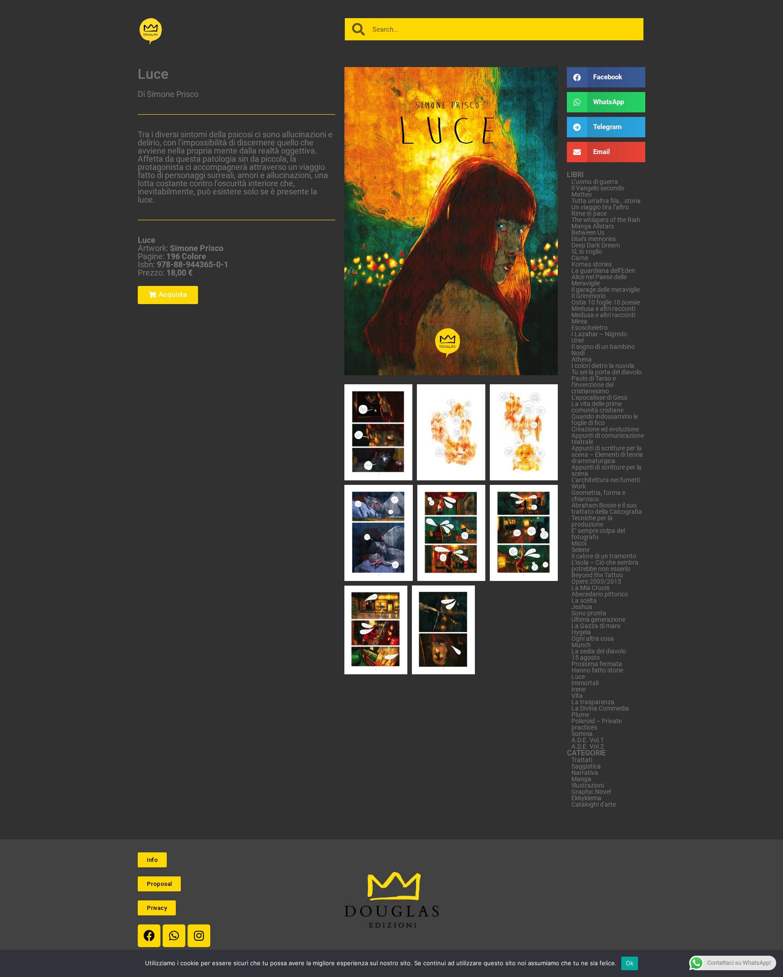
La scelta (584, 600)
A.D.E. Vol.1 (587, 740)
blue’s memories (593, 238)
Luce (578, 676)
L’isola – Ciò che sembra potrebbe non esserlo (604, 565)
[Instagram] (199, 935)
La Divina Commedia (600, 708)
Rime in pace (589, 213)
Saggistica (586, 766)
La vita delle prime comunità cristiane (597, 407)
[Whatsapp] (174, 935)
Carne (579, 257)
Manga (581, 779)
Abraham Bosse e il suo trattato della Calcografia (606, 508)
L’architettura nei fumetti (605, 480)
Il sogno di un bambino (603, 346)
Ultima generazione (598, 619)
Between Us (587, 232)
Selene (580, 549)
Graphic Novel (591, 791)
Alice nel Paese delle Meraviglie (599, 280)
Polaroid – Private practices (596, 724)
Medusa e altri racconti (603, 308)
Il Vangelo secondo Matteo (597, 191)
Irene (578, 689)
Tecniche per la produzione (592, 521)
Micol (578, 543)
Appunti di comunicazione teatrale (607, 438)
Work (578, 486)
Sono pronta (588, 613)
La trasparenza (592, 702)
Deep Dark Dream (595, 245)
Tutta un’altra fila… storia (606, 200)
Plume (580, 714)
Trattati (581, 760)
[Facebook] (149, 935)
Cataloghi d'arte (593, 804)
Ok (630, 963)
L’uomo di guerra (594, 181)
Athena (581, 359)
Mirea (579, 321)
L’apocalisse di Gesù (599, 397)
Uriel (577, 340)
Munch (581, 644)
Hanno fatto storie (597, 670)
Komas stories (591, 264)
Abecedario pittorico (599, 594)
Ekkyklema (586, 798)
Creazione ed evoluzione (605, 429)
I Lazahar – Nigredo (599, 334)
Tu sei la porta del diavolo (606, 372)
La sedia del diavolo (598, 651)
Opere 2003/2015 (596, 581)
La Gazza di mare (595, 625)
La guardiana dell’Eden (603, 270)
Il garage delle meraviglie (605, 289)
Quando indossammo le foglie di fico (604, 419)
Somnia (582, 733)
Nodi (578, 353)
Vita (577, 695)
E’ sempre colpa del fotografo (598, 534)
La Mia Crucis (590, 587)
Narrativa (584, 772)
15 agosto (585, 657)
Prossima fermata (596, 663)
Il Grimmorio (588, 296)
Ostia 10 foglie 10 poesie (605, 302)
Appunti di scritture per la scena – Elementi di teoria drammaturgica (607, 454)
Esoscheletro (589, 327)
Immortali (585, 683)
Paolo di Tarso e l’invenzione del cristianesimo (593, 385)
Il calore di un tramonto (603, 556)
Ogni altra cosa (592, 638)
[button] (168, 295)
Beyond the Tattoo (597, 575)
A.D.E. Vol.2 (587, 746)
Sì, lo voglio (586, 251)
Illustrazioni (587, 785)
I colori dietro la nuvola (602, 365)
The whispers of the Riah (605, 219)
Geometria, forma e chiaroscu (598, 496)
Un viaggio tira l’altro (600, 207)
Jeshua (581, 606)
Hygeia (581, 632)
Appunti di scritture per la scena (606, 470)
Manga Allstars (592, 226)
